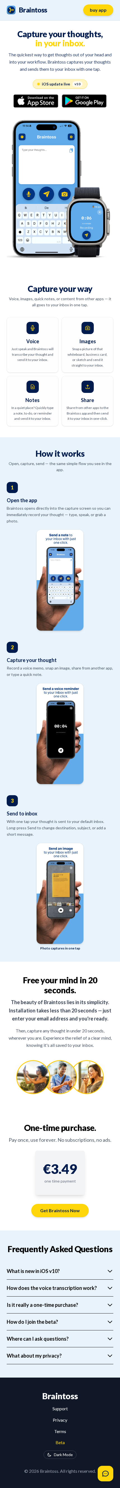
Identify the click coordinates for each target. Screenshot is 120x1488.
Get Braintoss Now (60, 1210)
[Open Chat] (105, 1473)
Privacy (60, 1420)
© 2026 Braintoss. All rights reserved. (60, 1471)
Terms (60, 1431)
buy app (98, 9)
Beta (60, 1442)
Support (60, 1408)
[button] (60, 1169)
